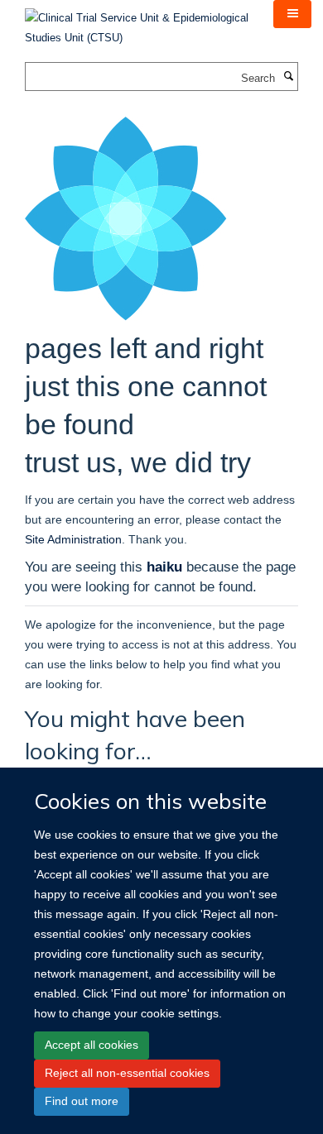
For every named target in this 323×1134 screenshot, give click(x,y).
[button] (292, 14)
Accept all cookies (91, 1044)
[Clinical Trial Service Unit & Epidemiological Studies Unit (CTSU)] (136, 23)
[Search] (288, 77)
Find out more (81, 1101)
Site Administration (73, 539)
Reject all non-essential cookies (127, 1072)
